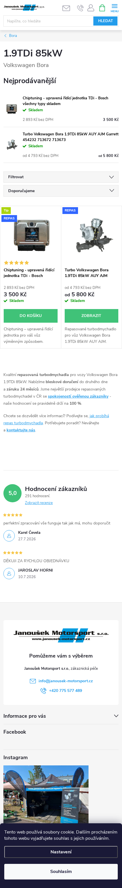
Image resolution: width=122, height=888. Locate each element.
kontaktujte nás (21, 430)
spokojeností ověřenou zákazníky (78, 396)
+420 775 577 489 (65, 690)
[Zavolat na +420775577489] (80, 8)
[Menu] (114, 7)
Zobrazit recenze (39, 502)
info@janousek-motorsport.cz (66, 681)
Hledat (105, 21)
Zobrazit (91, 315)
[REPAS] (92, 235)
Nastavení (61, 852)
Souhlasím (61, 871)
